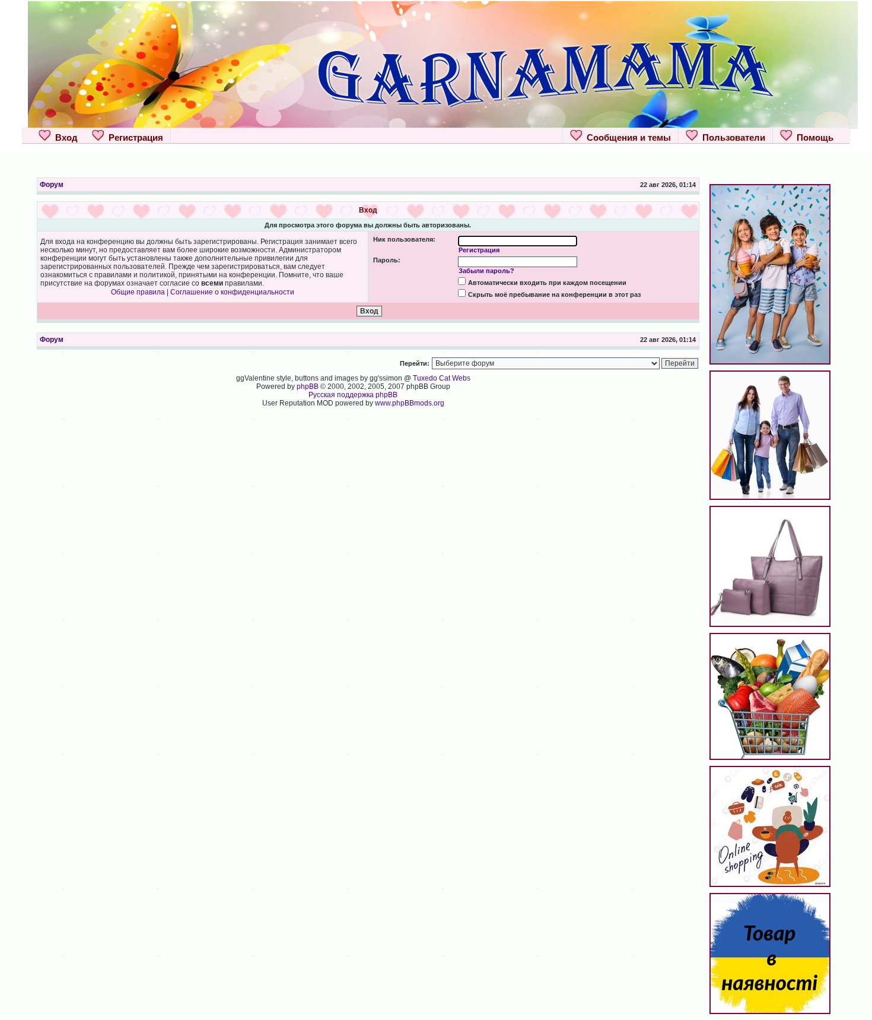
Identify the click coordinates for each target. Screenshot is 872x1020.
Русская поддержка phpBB (352, 395)
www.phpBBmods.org (409, 403)
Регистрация (133, 137)
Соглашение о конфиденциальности (232, 292)
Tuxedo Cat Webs (441, 378)
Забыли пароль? (486, 270)
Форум (51, 184)
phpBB (308, 386)
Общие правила (138, 292)
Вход (64, 137)
